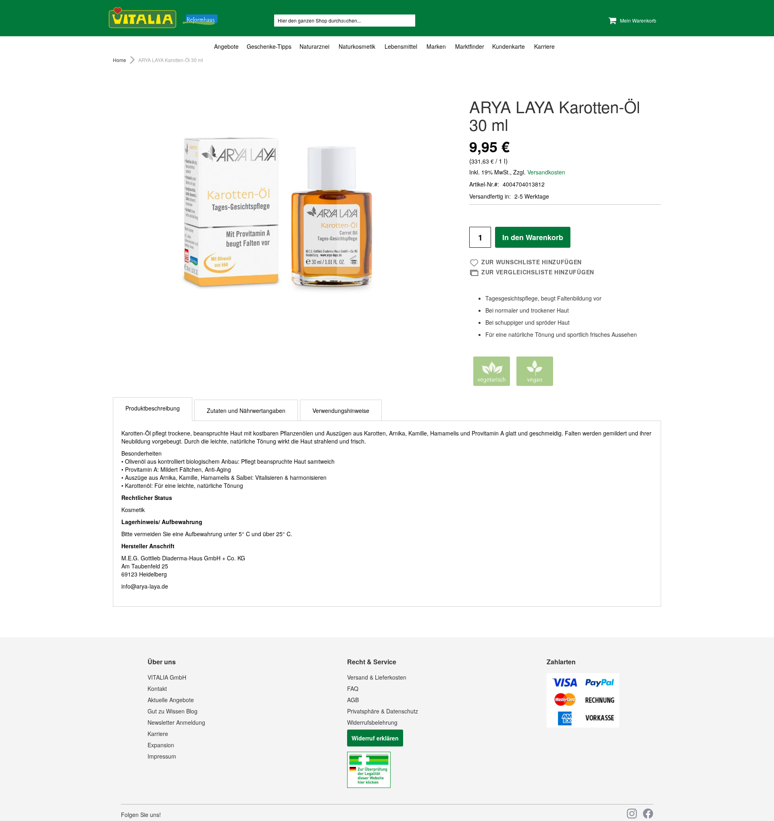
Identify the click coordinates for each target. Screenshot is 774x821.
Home (119, 59)
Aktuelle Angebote (171, 700)
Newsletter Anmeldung (176, 722)
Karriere (158, 734)
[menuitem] (228, 46)
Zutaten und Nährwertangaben (246, 410)
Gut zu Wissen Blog (173, 711)
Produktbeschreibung (152, 408)
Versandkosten (546, 172)
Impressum (162, 756)
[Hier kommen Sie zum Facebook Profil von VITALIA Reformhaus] (648, 814)
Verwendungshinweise (340, 410)
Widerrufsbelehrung (372, 722)
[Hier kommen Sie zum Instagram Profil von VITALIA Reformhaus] (632, 814)
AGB (353, 700)
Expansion (161, 745)
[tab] (387, 46)
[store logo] (163, 16)
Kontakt (157, 688)
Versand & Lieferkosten (376, 677)
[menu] (387, 46)
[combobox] (344, 21)
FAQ (352, 688)
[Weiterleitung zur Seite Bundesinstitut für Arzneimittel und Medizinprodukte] (369, 786)
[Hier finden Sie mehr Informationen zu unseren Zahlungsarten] (583, 725)
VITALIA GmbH (167, 677)
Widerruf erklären (375, 738)
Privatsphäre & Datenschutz (382, 711)
